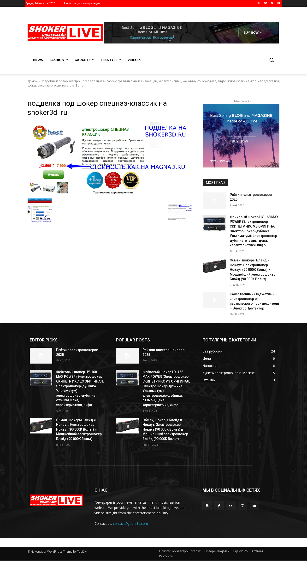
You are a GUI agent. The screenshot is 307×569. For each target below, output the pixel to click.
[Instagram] (259, 3)
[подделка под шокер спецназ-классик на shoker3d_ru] (110, 159)
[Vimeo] (272, 3)
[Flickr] (230, 505)
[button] (271, 60)
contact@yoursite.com (130, 523)
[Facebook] (252, 3)
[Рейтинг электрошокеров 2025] (214, 200)
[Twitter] (265, 3)
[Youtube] (279, 3)
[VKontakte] (254, 505)
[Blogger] (207, 505)
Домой (33, 81)
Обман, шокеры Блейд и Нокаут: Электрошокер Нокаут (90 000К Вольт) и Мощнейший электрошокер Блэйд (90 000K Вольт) (252, 269)
